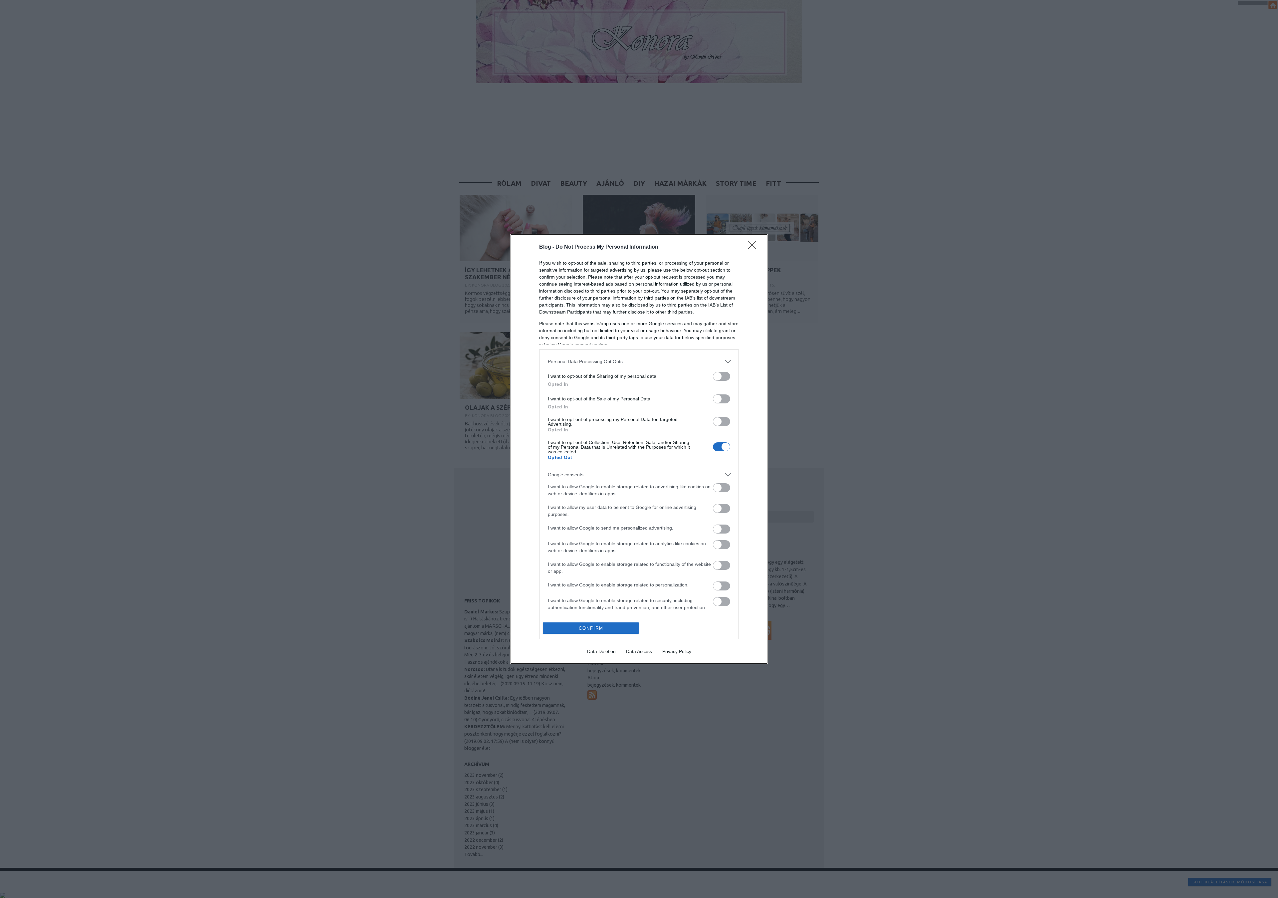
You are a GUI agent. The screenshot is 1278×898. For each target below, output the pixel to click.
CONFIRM (591, 628)
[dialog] (639, 449)
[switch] (721, 376)
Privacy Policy (676, 651)
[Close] (754, 247)
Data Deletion (601, 651)
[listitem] (639, 361)
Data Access (639, 651)
